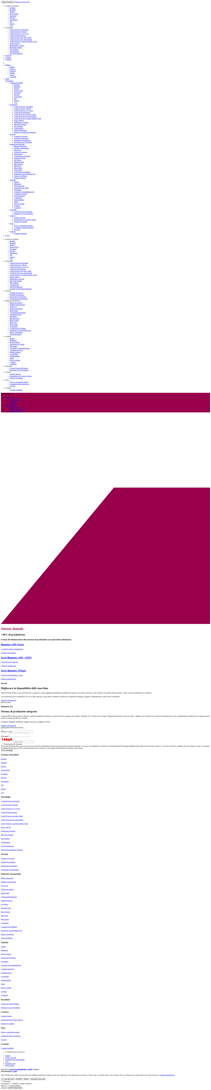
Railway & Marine (20, 176)
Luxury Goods (15, 399)
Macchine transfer (16, 47)
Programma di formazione (23, 142)
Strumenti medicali (16, 411)
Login (7, 235)
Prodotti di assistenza (21, 138)
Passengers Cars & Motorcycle (24, 174)
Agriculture (18, 170)
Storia (16, 202)
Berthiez (12, 8)
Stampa (7, 1056)
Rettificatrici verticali (17, 45)
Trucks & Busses (20, 178)
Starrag (12, 24)
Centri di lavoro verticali (18, 32)
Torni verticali (14, 44)
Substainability (19, 200)
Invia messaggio (7, 750)
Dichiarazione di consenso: (12, 744)
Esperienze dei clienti (21, 188)
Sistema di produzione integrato (25, 132)
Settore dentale (15, 407)
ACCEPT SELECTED (15, 1088)
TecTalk (17, 229)
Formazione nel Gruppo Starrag (25, 220)
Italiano (7, 65)
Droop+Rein (14, 14)
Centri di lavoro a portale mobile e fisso (23, 42)
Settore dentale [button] (10, 405)
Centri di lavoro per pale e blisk (20, 38)
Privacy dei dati (10, 1058)
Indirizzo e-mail (6, 732)
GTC (7, 1062)
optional (3, 1086)
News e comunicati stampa (23, 226)
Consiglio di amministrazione (24, 192)
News (12, 224)
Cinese (12, 75)
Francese (13, 71)
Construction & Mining (22, 172)
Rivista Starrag (19, 186)
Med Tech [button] (8, 397)
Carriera (8, 57)
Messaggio (4, 736)
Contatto (8, 59)
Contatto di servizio (21, 136)
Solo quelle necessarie (38, 1079)
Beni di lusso (18, 164)
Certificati (17, 208)
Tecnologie (13, 105)
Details (26, 1079)
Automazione (14, 51)
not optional (5, 1083)
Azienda (12, 180)
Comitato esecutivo (20, 194)
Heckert (12, 18)
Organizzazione (19, 196)
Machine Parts (19, 162)
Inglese (12, 67)
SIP (11, 22)
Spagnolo (13, 77)
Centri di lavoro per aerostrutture (21, 40)
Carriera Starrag (19, 218)
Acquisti (17, 206)
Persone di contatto (20, 222)
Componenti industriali (22, 156)
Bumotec (13, 10)
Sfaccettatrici (14, 49)
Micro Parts (18, 168)
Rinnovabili (18, 154)
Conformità (18, 198)
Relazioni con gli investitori (23, 214)
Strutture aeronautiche (21, 148)
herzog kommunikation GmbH (21, 1069)
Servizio (8, 55)
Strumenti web (10, 1064)
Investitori (13, 210)
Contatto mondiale (20, 233)
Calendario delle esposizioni (24, 228)
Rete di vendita (19, 204)
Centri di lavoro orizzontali (19, 30)
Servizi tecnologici (16, 53)
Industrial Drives (20, 158)
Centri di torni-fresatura (18, 36)
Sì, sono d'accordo (8, 1079)
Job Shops (17, 160)
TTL (11, 26)
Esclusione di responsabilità (14, 1060)
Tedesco (12, 69)
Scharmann (13, 20)
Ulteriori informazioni (8, 700)
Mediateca (17, 184)
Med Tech (17, 166)
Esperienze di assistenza (22, 140)
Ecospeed (13, 16)
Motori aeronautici (20, 146)
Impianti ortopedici (16, 409)
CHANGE (19, 1079)
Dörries (12, 12)
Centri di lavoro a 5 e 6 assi (19, 34)
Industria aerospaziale (17, 144)
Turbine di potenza (20, 152)
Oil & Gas (17, 150)
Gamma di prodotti (16, 83)
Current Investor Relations (23, 212)
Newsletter (18, 190)
